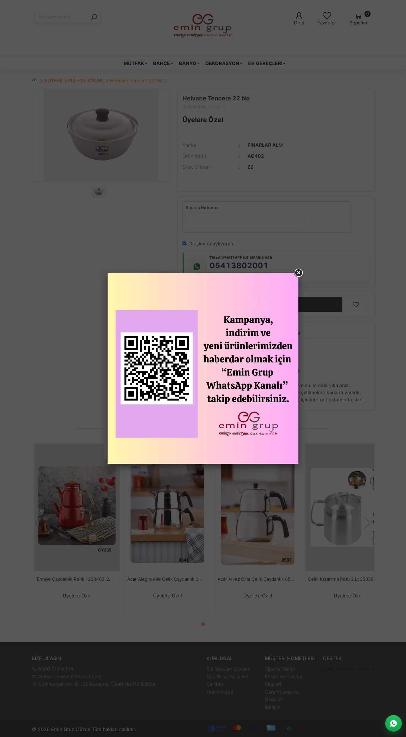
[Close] (298, 273)
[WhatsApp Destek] (393, 723)
